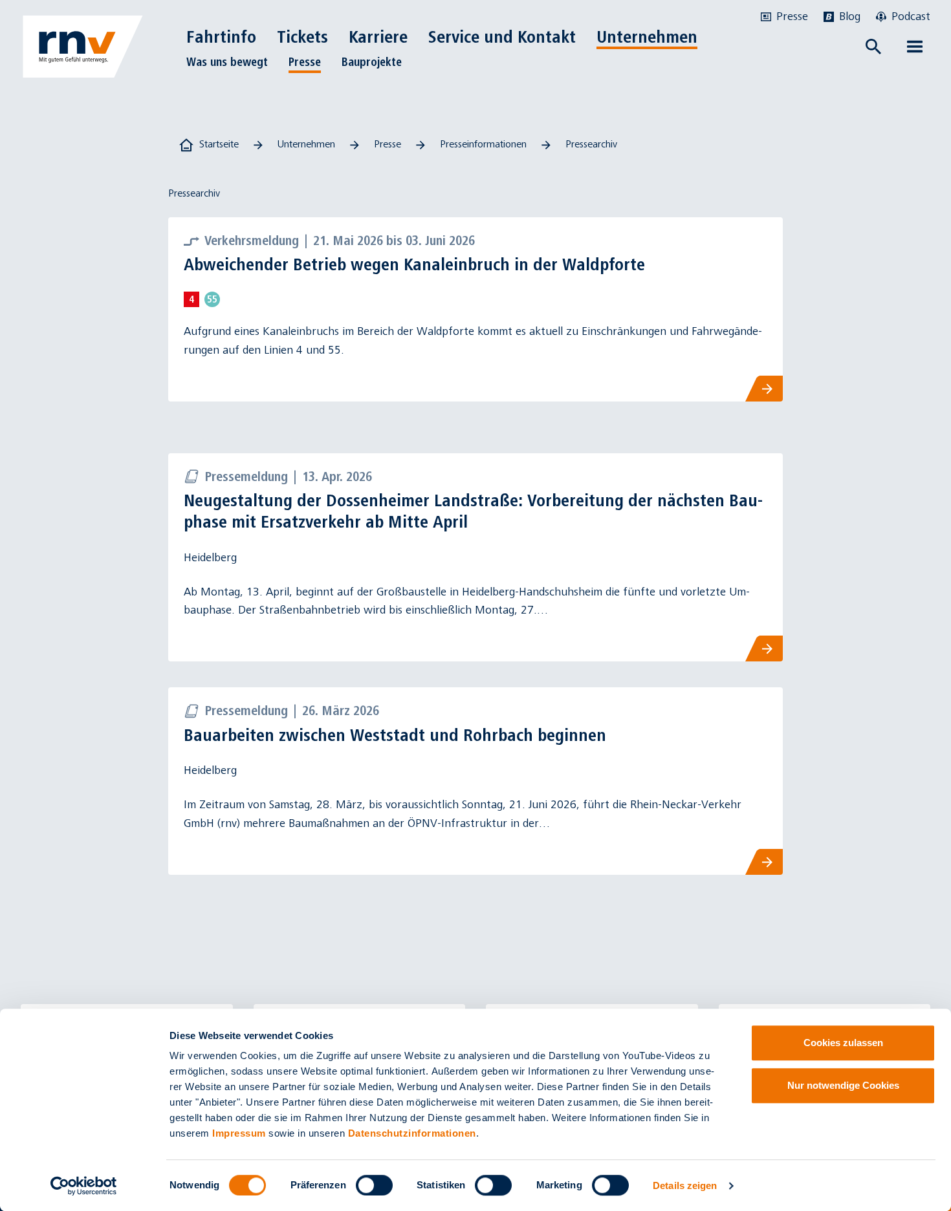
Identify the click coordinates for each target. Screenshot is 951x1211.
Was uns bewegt (227, 62)
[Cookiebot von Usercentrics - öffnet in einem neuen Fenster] (83, 1185)
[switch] (374, 1185)
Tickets (302, 37)
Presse (305, 62)
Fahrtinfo (221, 37)
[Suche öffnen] (873, 46)
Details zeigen (685, 1185)
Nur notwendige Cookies (843, 1085)
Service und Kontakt (502, 37)
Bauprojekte (372, 62)
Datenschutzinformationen (412, 1133)
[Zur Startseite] (83, 47)
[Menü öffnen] (914, 46)
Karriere (378, 37)
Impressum (239, 1133)
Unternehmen (646, 37)
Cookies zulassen (843, 1042)
